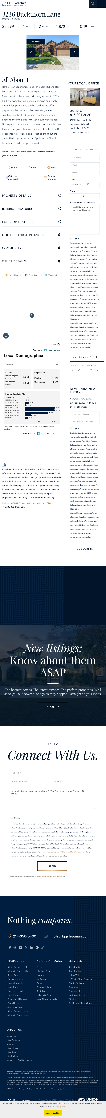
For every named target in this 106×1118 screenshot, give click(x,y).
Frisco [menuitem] (39, 967)
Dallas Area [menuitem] (12, 975)
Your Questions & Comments (82, 202)
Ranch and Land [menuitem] (15, 991)
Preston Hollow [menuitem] (44, 987)
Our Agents (84, 132)
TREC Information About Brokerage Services (50, 1089)
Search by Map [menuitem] (14, 1007)
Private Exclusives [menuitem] (76, 983)
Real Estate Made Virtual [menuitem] (80, 1003)
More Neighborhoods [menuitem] (47, 999)
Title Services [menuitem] (74, 999)
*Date (72, 179)
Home (5, 502)
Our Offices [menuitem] (12, 1048)
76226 (50, 502)
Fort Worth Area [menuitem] (15, 979)
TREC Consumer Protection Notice (19, 1089)
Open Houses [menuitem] (13, 1003)
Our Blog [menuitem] (11, 1052)
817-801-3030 (80, 114)
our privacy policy (49, 852)
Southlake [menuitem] (41, 991)
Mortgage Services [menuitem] (77, 995)
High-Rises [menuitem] (12, 987)
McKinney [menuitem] (41, 979)
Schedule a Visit (92, 150)
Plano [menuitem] (39, 983)
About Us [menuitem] (11, 1036)
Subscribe (85, 548)
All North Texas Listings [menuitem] (18, 971)
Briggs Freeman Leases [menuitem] (18, 1011)
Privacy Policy (79, 370)
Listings (14, 502)
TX (22, 502)
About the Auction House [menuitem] (19, 1060)
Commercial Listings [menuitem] (17, 999)
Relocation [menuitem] (73, 987)
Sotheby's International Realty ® (16, 1077)
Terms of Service (91, 370)
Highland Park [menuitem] (43, 971)
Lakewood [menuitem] (41, 975)
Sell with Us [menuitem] (74, 967)
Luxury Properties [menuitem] (15, 983)
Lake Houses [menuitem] (13, 995)
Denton (30, 502)
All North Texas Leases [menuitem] (18, 1015)
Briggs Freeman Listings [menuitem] (18, 967)
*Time (72, 190)
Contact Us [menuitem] (12, 1056)
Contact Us (74, 132)
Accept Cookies (53, 1113)
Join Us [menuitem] (10, 1044)
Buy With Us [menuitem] (77, 975)
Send (52, 866)
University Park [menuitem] (44, 995)
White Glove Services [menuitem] (81, 979)
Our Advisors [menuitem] (13, 1040)
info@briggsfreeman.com (69, 936)
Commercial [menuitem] (74, 991)
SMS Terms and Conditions (88, 335)
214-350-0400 (24, 936)
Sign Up (53, 707)
